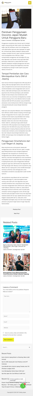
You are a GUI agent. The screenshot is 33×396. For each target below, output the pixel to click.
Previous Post (16, 209)
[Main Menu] (29, 2)
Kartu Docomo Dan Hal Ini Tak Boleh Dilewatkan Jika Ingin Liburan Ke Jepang (15, 246)
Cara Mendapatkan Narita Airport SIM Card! (13, 371)
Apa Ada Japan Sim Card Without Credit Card (13, 373)
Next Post (16, 213)
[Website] (16, 328)
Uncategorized (16, 40)
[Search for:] (16, 347)
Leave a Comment (6, 40)
